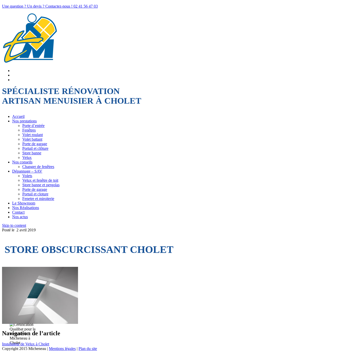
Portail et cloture (35, 194)
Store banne (31, 153)
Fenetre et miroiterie (38, 198)
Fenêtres (29, 130)
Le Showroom (23, 203)
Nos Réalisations (25, 208)
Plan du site (88, 348)
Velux (27, 157)
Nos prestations (24, 121)
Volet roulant (32, 135)
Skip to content (14, 225)
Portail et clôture (35, 148)
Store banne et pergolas (41, 185)
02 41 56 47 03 (85, 6)
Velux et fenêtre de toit (40, 180)
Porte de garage (34, 144)
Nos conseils (22, 162)
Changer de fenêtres (38, 166)
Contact (18, 212)
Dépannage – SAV (27, 171)
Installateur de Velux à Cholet (25, 344)
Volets (27, 176)
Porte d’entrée (33, 125)
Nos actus (20, 217)
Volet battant (32, 139)
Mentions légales (62, 348)
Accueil (18, 116)
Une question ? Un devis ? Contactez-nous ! (37, 6)
